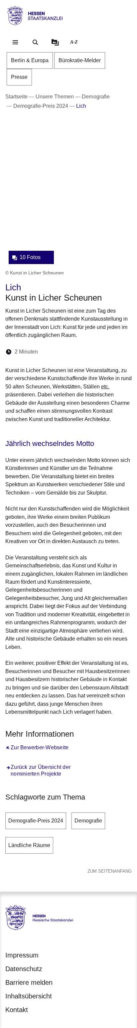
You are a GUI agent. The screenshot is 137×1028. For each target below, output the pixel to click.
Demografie (88, 820)
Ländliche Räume (29, 845)
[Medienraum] (55, 42)
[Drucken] (100, 352)
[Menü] (15, 42)
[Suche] (35, 42)
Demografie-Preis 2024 (35, 820)
